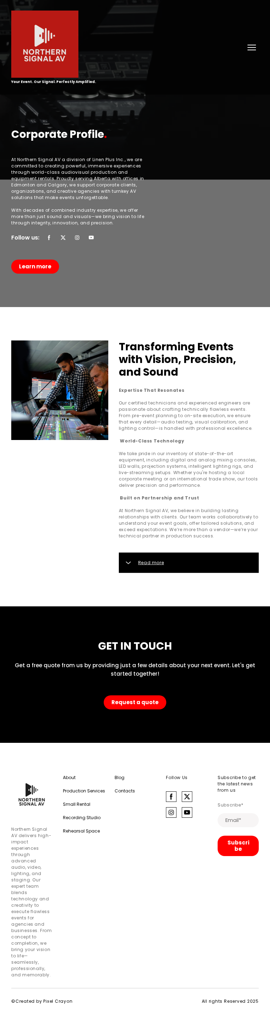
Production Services (84, 791)
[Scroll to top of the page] (31, 795)
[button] (49, 237)
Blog (119, 777)
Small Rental (76, 804)
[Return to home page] (53, 44)
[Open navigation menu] (252, 47)
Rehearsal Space (81, 831)
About (69, 777)
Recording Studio (82, 818)
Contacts (125, 791)
